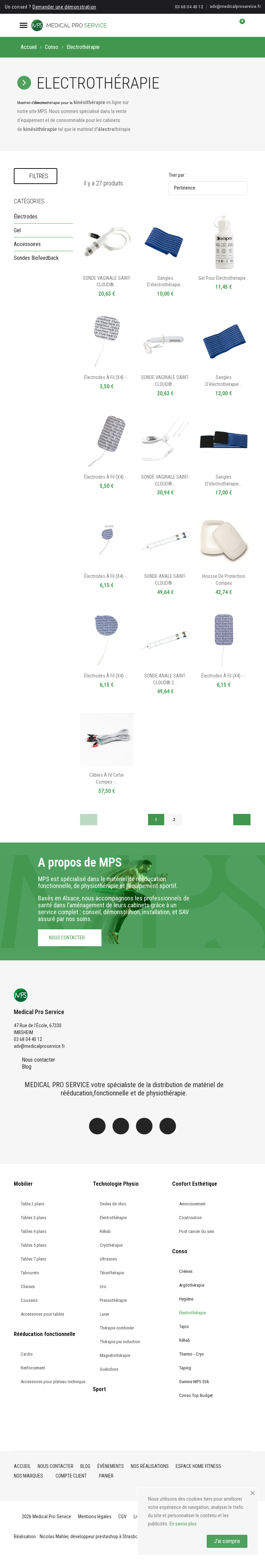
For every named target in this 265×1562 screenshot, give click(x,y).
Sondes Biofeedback (36, 258)
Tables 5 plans (33, 1245)
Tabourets (30, 1272)
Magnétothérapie (115, 1355)
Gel (17, 230)
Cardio (27, 1354)
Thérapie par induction (120, 1341)
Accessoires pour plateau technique (53, 1381)
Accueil (29, 47)
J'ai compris (227, 1541)
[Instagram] (120, 1126)
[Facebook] (97, 1126)
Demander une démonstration (64, 7)
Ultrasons (108, 1259)
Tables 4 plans (33, 1231)
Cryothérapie (111, 1245)
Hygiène (186, 1298)
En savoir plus (183, 1524)
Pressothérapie (113, 1300)
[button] (216, 25)
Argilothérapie (191, 1285)
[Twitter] (144, 1126)
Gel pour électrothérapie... (223, 278)
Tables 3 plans (33, 1217)
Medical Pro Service (39, 1011)
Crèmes (186, 1271)
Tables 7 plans (33, 1259)
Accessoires (27, 244)
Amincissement (192, 1203)
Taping (185, 1367)
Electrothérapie (113, 1217)
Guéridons (109, 1369)
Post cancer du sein (196, 1231)
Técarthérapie (112, 1272)
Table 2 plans (32, 1203)
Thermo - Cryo (191, 1354)
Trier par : (177, 175)
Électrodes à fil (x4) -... (106, 377)
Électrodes (25, 216)
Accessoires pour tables (42, 1314)
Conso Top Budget (196, 1395)
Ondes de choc (113, 1203)
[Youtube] (167, 1126)
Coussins (29, 1300)
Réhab (105, 1231)
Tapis (184, 1326)
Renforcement (33, 1367)
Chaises (28, 1286)
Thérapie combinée (117, 1327)
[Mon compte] (228, 25)
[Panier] (239, 25)
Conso (51, 47)
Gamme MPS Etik (194, 1381)
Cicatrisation (190, 1217)
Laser (104, 1314)
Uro (103, 1286)
